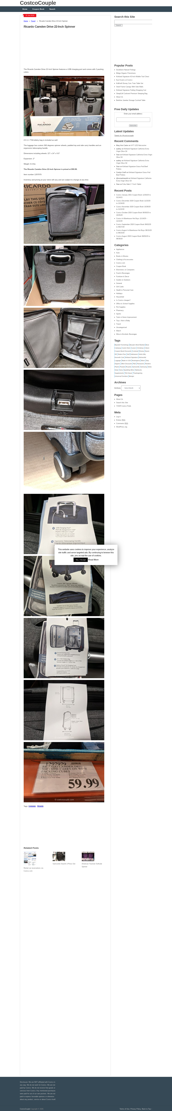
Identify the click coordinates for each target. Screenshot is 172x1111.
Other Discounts (126, 364)
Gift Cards (120, 287)
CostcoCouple (25, 1109)
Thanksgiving (137, 373)
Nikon (143, 360)
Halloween (134, 354)
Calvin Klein (126, 348)
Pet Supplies (121, 307)
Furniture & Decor (122, 276)
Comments (122, 423)
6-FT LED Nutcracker (138, 145)
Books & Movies (122, 256)
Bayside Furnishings (122, 345)
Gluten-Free (122, 354)
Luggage (32, 806)
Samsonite (135, 367)
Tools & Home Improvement (126, 317)
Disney (141, 351)
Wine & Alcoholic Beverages (126, 334)
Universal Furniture (121, 376)
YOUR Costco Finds (123, 406)
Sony (121, 370)
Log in (118, 417)
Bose (147, 345)
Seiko (150, 367)
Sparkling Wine (129, 370)
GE (116, 354)
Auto (118, 253)
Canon (133, 348)
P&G (134, 364)
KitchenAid (142, 357)
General (119, 283)
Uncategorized (121, 327)
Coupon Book (38, 9)
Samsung (143, 367)
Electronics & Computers (125, 270)
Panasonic (140, 364)
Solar (116, 370)
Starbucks (138, 370)
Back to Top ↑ (147, 1109)
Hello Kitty (142, 354)
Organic (117, 364)
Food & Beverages (123, 273)
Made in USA (126, 360)
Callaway (118, 348)
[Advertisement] (45, 49)
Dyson (147, 351)
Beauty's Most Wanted (137, 345)
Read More (93, 560)
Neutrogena (136, 360)
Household (120, 297)
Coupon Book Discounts (123, 351)
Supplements (119, 373)
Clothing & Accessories (124, 259)
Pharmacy (120, 310)
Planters (148, 364)
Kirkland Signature (131, 357)
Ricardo (40, 806)
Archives (117, 388)
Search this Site (122, 403)
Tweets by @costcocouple (124, 136)
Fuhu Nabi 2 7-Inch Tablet (131, 184)
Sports (118, 314)
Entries (120, 420)
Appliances (120, 249)
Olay (147, 360)
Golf (128, 354)
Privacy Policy (135, 1109)
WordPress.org (121, 427)
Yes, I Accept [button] (81, 560)
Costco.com (120, 263)
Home (24, 9)
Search (52, 9)
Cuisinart (135, 351)
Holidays (119, 293)
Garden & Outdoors (123, 280)
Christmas (140, 348)
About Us (119, 399)
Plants (117, 367)
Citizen (147, 348)
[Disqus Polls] (65, 906)
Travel (33, 21)
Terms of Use (124, 1109)
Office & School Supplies (125, 304)
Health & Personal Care (124, 290)
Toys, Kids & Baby (123, 321)
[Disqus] (65, 972)
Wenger (131, 376)
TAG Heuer (128, 373)
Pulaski (122, 367)
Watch (118, 331)
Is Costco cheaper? (123, 300)
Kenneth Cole (119, 357)
